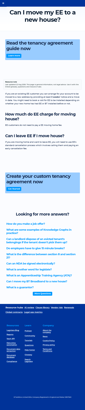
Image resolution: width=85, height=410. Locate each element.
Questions (29, 345)
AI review (29, 308)
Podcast (28, 331)
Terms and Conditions (47, 350)
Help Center (30, 350)
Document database (11, 356)
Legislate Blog (13, 330)
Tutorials (28, 340)
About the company (47, 331)
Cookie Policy (49, 341)
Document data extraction (13, 350)
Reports (10, 334)
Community (30, 336)
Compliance (12, 361)
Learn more (14, 56)
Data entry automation (12, 344)
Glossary (28, 355)
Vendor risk (57, 308)
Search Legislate (29, 360)
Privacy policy (49, 345)
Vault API (11, 339)
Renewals (69, 308)
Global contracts (14, 312)
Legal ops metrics (33, 312)
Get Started (14, 189)
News (45, 336)
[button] (3, 3)
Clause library (43, 308)
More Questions (43, 294)
